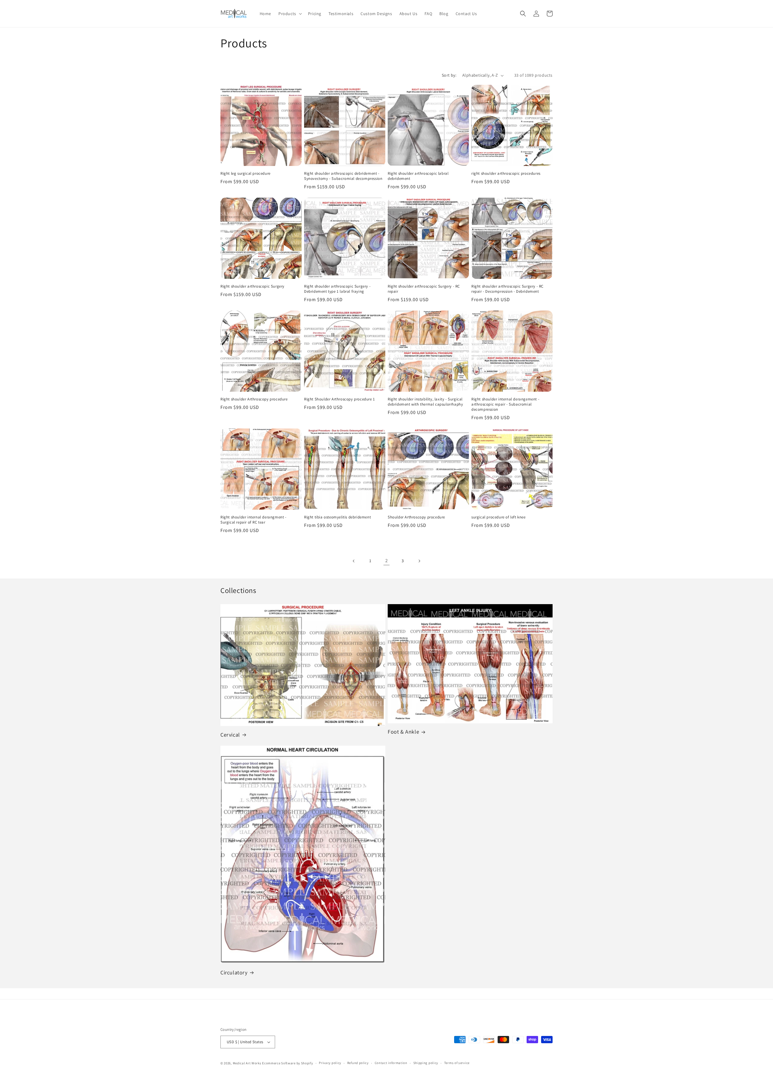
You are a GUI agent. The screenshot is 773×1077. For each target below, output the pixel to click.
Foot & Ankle (403, 731)
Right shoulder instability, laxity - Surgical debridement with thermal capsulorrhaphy (425, 402)
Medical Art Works (247, 1063)
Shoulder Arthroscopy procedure (416, 517)
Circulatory (234, 972)
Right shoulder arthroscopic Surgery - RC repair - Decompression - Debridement (507, 289)
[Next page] (419, 561)
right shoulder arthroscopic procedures (505, 173)
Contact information (391, 1063)
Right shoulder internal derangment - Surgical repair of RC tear (253, 520)
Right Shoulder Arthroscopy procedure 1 (339, 399)
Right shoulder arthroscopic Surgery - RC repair (424, 289)
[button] (289, 13)
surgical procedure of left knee (498, 517)
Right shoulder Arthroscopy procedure (254, 399)
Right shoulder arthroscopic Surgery (252, 286)
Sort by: (449, 75)
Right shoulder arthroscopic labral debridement (418, 176)
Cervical (230, 734)
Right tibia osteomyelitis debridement (337, 517)
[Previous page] (354, 561)
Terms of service (457, 1063)
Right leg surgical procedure (245, 173)
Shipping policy (425, 1063)
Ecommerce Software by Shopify (287, 1063)
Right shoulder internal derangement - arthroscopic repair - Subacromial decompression (505, 404)
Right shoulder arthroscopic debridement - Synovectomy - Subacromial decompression (343, 176)
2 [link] (386, 560)
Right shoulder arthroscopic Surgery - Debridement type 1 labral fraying (337, 289)
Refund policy (358, 1063)
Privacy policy (330, 1063)
